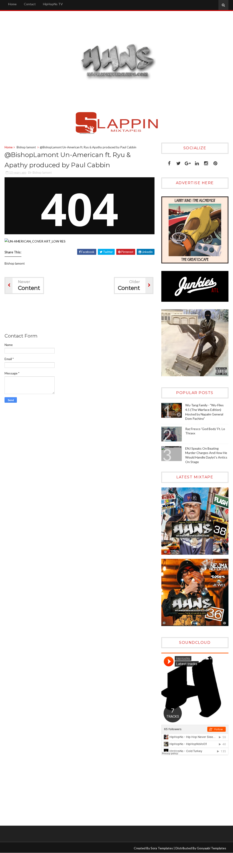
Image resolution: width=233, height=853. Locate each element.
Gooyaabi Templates (211, 848)
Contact (30, 4)
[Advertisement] (87, 314)
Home (12, 4)
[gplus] (188, 162)
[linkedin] (197, 162)
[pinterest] (215, 162)
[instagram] (206, 162)
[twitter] (178, 162)
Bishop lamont (26, 147)
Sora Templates (162, 848)
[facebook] (169, 162)
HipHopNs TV (53, 4)
